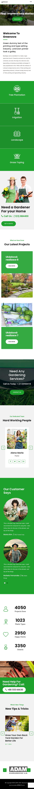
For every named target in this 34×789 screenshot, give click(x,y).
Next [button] (29, 770)
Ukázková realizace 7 (12, 334)
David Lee (17, 452)
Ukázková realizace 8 (12, 258)
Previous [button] (5, 770)
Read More (17, 99)
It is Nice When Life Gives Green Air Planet (17, 736)
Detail (17, 430)
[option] (17, 770)
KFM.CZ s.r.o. (21, 785)
